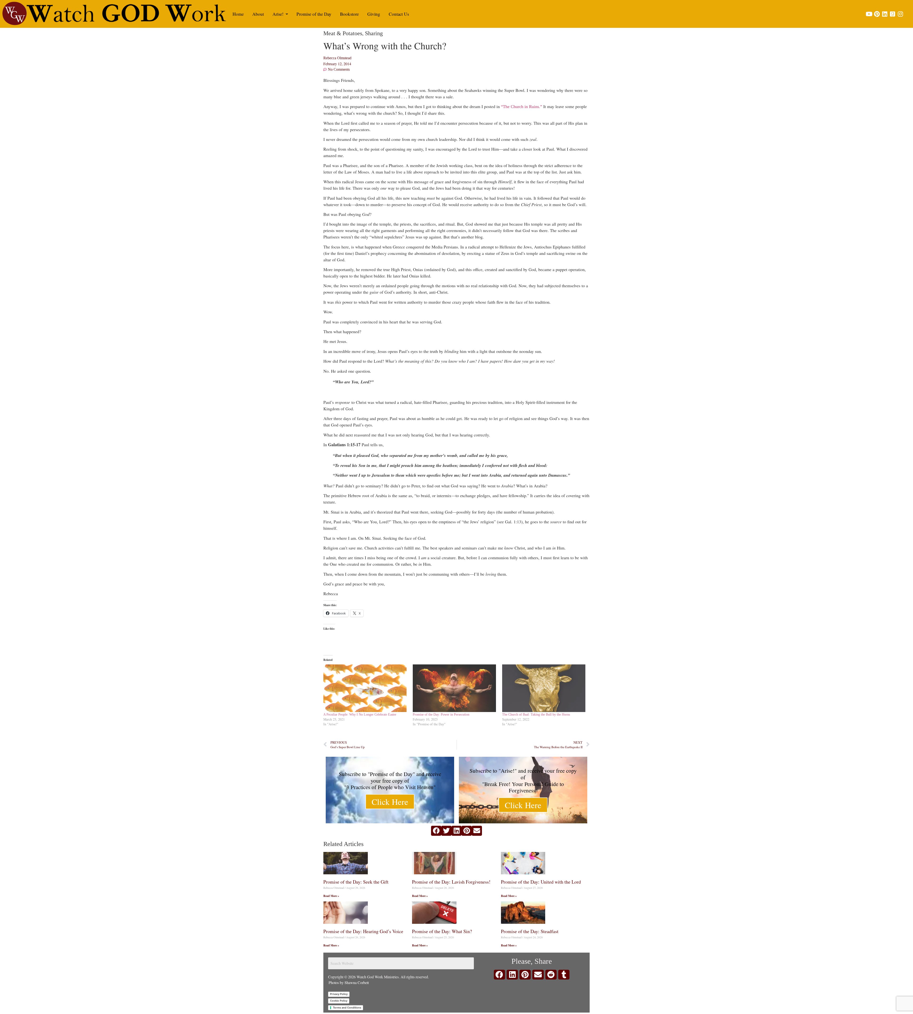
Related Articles (343, 844)
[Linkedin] (885, 14)
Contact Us (399, 14)
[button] (280, 14)
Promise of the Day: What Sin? (442, 931)
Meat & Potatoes (342, 33)
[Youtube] (869, 14)
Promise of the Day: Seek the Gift (356, 882)
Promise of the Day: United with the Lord (541, 882)
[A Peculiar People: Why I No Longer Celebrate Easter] (365, 688)
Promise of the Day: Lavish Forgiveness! (451, 882)
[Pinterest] (877, 14)
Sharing (374, 33)
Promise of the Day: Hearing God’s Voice (363, 931)
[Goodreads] (892, 14)
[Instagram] (900, 14)
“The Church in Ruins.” (521, 106)
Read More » (331, 896)
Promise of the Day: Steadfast (529, 931)
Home (238, 14)
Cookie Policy (338, 1000)
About (258, 14)
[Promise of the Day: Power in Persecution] (455, 688)
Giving (373, 14)
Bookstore (349, 14)
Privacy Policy (339, 994)
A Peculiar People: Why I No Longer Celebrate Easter (359, 714)
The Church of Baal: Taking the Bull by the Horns (536, 714)
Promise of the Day (313, 14)
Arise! (277, 14)
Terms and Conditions (347, 1007)
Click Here (390, 801)
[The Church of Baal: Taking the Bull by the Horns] (544, 688)
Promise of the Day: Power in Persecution (441, 714)
